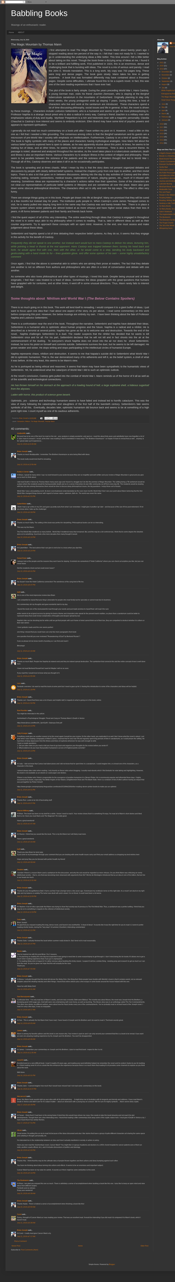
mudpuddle (21, 433)
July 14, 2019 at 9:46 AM (26, 1039)
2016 (162, 130)
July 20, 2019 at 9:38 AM (26, 1193)
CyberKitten (22, 504)
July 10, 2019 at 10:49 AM (26, 444)
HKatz (19, 1130)
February (165, 117)
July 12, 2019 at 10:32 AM (26, 880)
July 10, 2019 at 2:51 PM (26, 496)
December (166, 72)
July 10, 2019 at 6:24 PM (26, 551)
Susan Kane (22, 558)
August (164, 84)
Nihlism (27, 421)
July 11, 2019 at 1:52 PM (26, 703)
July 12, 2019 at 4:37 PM (26, 944)
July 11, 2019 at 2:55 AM (26, 676)
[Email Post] (41, 418)
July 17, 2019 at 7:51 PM (26, 1123)
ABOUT (21, 32)
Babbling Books (39, 13)
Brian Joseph (22, 451)
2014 (162, 137)
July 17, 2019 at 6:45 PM (26, 1105)
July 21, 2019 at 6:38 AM (26, 1223)
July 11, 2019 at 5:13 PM (26, 751)
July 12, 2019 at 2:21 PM (26, 930)
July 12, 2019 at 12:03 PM (26, 912)
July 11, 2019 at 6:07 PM (26, 803)
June (164, 104)
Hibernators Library (166, 170)
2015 (162, 134)
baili (18, 592)
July (163, 88)
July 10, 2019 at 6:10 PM (26, 537)
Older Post (144, 1246)
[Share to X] (51, 418)
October (165, 78)
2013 (162, 140)
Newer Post (16, 1246)
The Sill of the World (166, 225)
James (19, 1031)
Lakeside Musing (165, 184)
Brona (19, 951)
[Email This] (45, 418)
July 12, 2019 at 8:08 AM (26, 862)
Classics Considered (167, 161)
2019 (162, 69)
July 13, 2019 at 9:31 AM (26, 989)
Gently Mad (163, 167)
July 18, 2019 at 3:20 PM (26, 1150)
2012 (162, 143)
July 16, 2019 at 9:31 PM (26, 1075)
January (165, 120)
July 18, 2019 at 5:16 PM (26, 1173)
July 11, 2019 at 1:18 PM (26, 690)
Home (11, 32)
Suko (19, 919)
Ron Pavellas (22, 710)
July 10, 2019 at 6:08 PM (26, 512)
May (163, 107)
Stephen (20, 870)
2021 (162, 63)
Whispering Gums (166, 228)
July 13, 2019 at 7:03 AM (26, 969)
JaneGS (20, 1060)
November (166, 75)
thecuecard (21, 1096)
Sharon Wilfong (23, 811)
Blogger (112, 1264)
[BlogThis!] (48, 418)
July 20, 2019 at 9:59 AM (26, 1207)
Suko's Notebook (165, 212)
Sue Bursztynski (23, 997)
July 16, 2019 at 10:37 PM (26, 1089)
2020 (162, 66)
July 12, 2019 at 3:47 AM (26, 824)
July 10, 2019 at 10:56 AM (26, 464)
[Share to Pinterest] (56, 418)
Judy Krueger (22, 733)
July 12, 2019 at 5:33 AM (26, 842)
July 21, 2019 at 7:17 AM (26, 1236)
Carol (19, 1214)
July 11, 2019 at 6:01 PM (26, 790)
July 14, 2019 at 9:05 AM (26, 1023)
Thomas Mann (50, 421)
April (163, 110)
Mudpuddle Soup (165, 189)
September (166, 81)
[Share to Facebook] (53, 418)
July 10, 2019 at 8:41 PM (26, 571)
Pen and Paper (164, 192)
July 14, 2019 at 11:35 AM (26, 1053)
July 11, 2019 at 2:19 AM (26, 651)
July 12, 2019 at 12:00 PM (26, 896)
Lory (19, 683)
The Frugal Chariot (166, 223)
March (164, 114)
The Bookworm (23, 1180)
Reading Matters (165, 198)
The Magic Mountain (37, 421)
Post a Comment (20, 1241)
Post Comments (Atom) (29, 1250)
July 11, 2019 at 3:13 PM (26, 726)
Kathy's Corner (23, 472)
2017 (162, 127)
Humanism (20, 421)
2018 (162, 124)
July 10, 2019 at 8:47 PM (26, 585)
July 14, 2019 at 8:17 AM (26, 1010)
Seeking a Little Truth (167, 203)
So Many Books (165, 206)
